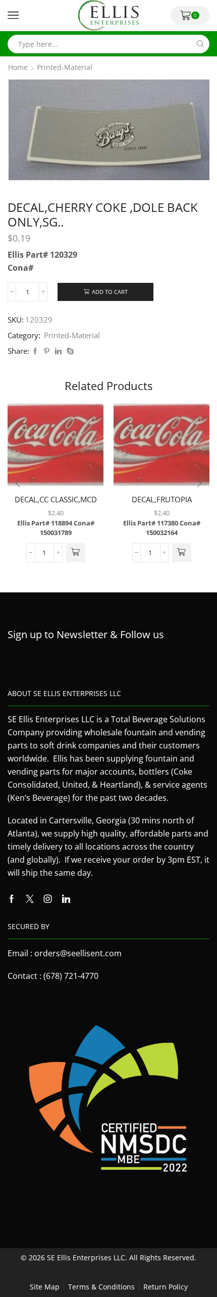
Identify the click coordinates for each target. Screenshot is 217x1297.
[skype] (69, 351)
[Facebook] (35, 351)
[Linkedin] (66, 899)
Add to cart (110, 291)
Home (18, 67)
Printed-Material (64, 67)
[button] (75, 552)
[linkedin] (58, 351)
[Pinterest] (46, 351)
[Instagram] (48, 899)
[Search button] (200, 44)
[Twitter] (30, 899)
